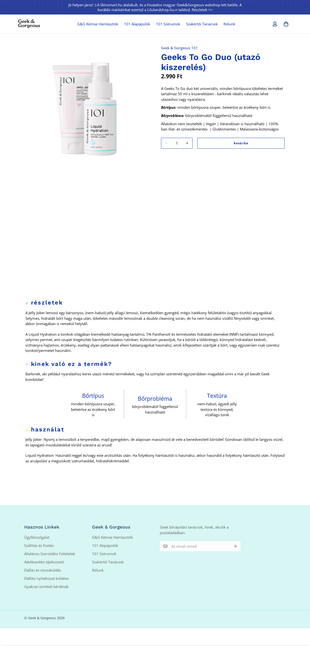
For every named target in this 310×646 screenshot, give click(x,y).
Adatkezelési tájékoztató (44, 561)
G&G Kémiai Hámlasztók (97, 24)
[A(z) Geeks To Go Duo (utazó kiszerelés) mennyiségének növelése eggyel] (187, 143)
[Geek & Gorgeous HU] (29, 23)
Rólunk (229, 24)
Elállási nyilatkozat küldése (46, 578)
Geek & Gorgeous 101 (179, 47)
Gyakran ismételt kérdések (46, 586)
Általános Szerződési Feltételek (49, 553)
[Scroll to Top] (300, 619)
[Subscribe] (235, 546)
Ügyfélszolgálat (36, 537)
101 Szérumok (168, 24)
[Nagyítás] (144, 48)
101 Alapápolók (137, 24)
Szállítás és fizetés (39, 545)
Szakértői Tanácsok (202, 24)
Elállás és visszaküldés (42, 570)
